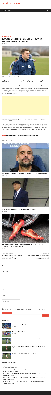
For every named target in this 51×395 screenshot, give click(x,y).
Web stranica (5, 301)
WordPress (41, 393)
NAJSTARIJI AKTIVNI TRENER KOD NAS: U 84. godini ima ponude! (19, 209)
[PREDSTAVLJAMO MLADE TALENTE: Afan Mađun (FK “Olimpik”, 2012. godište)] (6, 346)
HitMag (47, 393)
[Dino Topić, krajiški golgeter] (6, 331)
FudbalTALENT (11, 3)
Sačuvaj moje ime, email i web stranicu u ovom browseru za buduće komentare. (23, 309)
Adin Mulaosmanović (11, 135)
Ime (3, 289)
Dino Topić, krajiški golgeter (18, 331)
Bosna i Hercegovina (21, 135)
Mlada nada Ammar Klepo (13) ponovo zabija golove (24, 324)
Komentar (5, 271)
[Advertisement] (25, 24)
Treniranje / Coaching (6, 36)
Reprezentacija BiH (31, 135)
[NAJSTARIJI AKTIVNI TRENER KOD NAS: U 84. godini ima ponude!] (25, 193)
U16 (36, 135)
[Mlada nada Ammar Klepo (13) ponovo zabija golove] (6, 324)
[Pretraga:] (25, 315)
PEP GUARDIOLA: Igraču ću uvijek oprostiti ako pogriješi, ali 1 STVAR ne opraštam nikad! (24, 173)
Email (4, 295)
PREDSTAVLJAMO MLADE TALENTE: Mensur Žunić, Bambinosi (26, 353)
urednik (10, 43)
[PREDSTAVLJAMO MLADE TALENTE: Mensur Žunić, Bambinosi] (6, 354)
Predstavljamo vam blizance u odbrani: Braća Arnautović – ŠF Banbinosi (28, 339)
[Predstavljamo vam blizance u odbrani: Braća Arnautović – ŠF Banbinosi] (6, 339)
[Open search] (47, 10)
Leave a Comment (16, 43)
